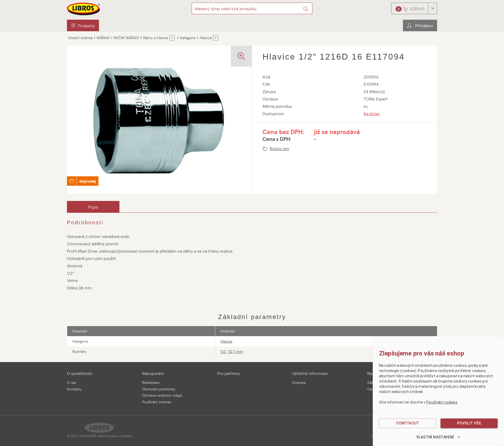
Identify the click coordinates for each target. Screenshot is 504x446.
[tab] (93, 207)
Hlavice (226, 341)
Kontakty (74, 388)
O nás (71, 382)
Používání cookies (156, 401)
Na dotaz (372, 113)
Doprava (299, 382)
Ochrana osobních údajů (162, 395)
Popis (93, 207)
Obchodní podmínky (158, 388)
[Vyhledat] (306, 8)
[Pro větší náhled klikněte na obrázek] (159, 120)
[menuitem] (83, 25)
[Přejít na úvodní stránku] (84, 9)
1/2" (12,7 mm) (231, 351)
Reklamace (150, 382)
